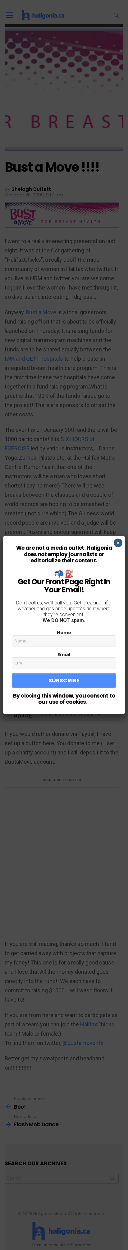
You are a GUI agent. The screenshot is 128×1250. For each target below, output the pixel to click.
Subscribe (64, 680)
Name (64, 632)
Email (63, 654)
